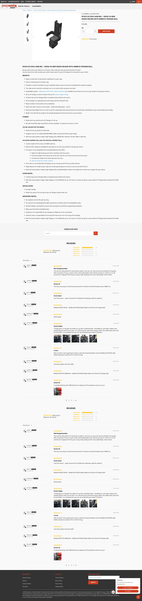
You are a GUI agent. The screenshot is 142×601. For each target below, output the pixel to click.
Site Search (25, 586)
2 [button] (68, 400)
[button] (24, 6)
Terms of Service (59, 578)
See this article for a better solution (42, 161)
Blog (22, 1)
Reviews (40, 1)
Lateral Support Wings (61, 94)
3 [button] (71, 400)
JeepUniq (29, 592)
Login (133, 1)
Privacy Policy (58, 581)
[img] (58, 266)
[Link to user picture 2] (67, 339)
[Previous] (33, 37)
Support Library (30, 1)
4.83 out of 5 (56, 250)
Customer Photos (13, 1)
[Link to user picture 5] (93, 339)
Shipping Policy (59, 586)
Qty (82, 28)
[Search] (96, 233)
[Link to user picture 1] (58, 339)
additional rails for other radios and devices (52, 91)
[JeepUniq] (9, 6)
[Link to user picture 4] (84, 339)
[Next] (78, 37)
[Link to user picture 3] (75, 339)
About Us (3, 1)
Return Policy (58, 584)
